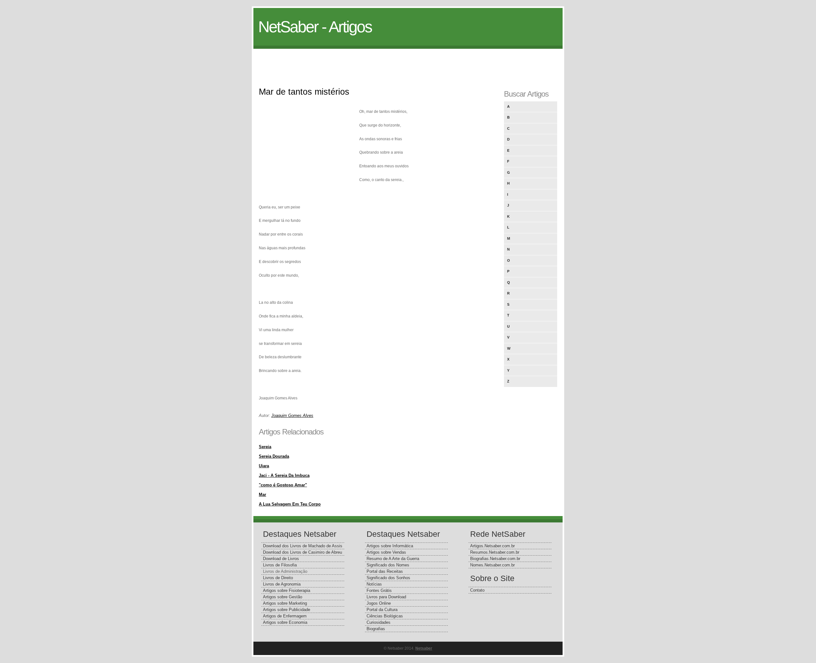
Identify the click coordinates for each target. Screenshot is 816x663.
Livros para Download (386, 596)
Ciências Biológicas (385, 616)
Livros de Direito (278, 577)
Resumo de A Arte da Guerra (393, 558)
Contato (477, 590)
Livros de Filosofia (280, 565)
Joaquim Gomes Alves (292, 415)
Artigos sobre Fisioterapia (286, 590)
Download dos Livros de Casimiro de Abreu (302, 552)
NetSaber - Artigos (315, 27)
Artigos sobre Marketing (285, 603)
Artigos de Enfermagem (285, 616)
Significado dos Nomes (388, 565)
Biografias (376, 628)
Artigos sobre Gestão (282, 596)
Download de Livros (281, 558)
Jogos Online (379, 603)
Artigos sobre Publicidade (286, 609)
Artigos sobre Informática (390, 545)
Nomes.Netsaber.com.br (492, 565)
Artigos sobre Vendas (386, 552)
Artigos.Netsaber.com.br (492, 545)
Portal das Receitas (385, 571)
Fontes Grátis (379, 590)
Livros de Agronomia (282, 584)
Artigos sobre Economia (285, 622)
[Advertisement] (408, 63)
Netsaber (423, 648)
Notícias (374, 584)
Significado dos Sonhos (388, 577)
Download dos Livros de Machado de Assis (302, 545)
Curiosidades (378, 622)
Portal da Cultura (382, 609)
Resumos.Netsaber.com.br (494, 552)
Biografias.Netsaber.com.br (495, 558)
